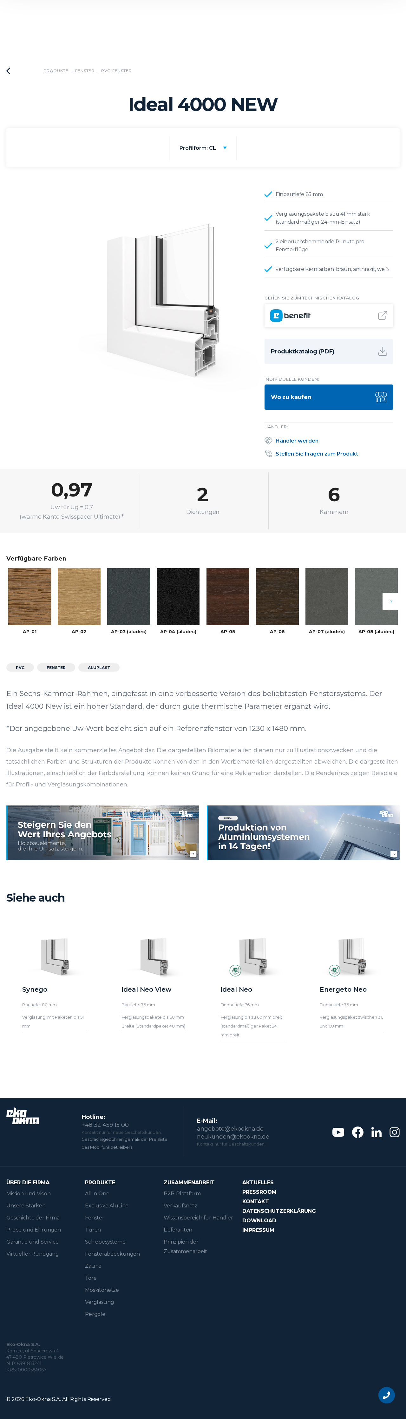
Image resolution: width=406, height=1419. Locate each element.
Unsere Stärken (26, 1206)
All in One (97, 1194)
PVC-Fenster (116, 70)
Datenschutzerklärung (279, 1211)
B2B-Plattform (182, 1194)
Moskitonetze (102, 1290)
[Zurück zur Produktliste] (8, 71)
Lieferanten (178, 1230)
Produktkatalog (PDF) (302, 351)
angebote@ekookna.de (230, 1128)
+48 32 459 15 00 (105, 1124)
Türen (93, 1230)
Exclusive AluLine (106, 1206)
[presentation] (391, 601)
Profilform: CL (198, 148)
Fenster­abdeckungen (112, 1254)
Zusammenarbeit (189, 1182)
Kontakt (255, 1202)
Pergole (95, 1314)
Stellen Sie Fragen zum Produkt (317, 454)
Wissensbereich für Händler (198, 1218)
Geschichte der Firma (33, 1218)
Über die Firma (27, 1182)
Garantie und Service (32, 1242)
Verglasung (99, 1302)
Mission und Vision (28, 1194)
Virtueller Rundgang (32, 1254)
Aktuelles (258, 1182)
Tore (90, 1278)
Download (259, 1221)
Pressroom (259, 1192)
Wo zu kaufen (291, 397)
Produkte (56, 70)
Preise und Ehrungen (33, 1230)
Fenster (85, 70)
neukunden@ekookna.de (233, 1136)
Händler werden (297, 441)
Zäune (93, 1266)
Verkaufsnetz (180, 1206)
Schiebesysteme (105, 1242)
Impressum (258, 1230)
